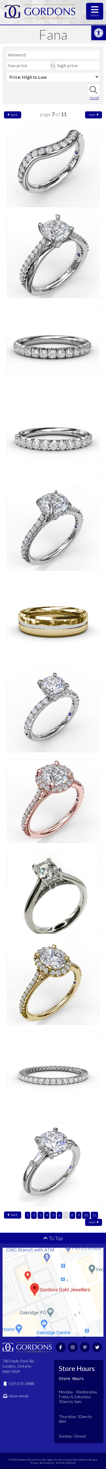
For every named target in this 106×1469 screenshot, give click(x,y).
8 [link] (72, 1215)
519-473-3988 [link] (21, 1383)
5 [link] (53, 1215)
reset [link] (94, 97)
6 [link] (59, 1215)
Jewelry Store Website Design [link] (80, 1459)
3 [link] (40, 1215)
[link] (98, 32)
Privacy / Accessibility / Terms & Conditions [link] (53, 1462)
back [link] (14, 114)
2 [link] (34, 1215)
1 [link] (28, 1215)
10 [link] (86, 1215)
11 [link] (94, 1215)
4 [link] (47, 1215)
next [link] (92, 114)
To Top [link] (55, 1238)
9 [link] (79, 1215)
